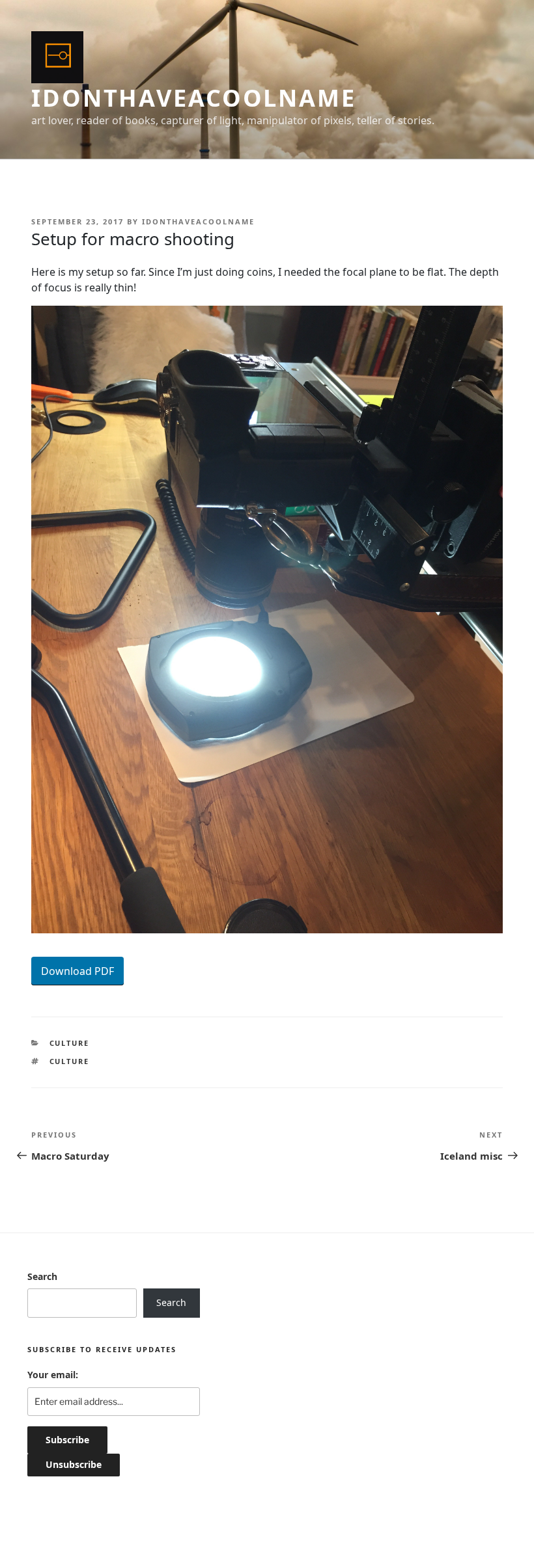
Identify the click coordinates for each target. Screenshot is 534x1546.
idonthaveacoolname (193, 98)
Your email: (52, 1374)
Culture (69, 1043)
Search (42, 1276)
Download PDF (77, 971)
